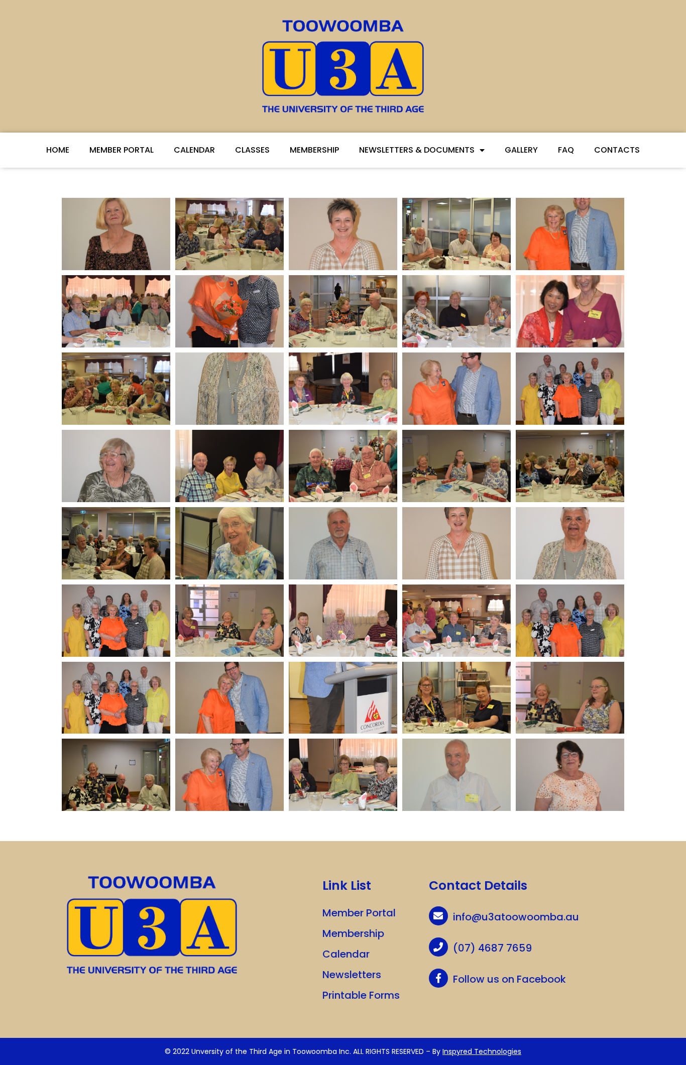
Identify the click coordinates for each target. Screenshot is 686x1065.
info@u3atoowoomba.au (516, 917)
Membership (314, 150)
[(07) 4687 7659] (438, 947)
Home (57, 150)
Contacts (617, 150)
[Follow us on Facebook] (438, 978)
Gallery (521, 150)
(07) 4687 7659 (492, 948)
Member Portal (121, 150)
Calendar (194, 150)
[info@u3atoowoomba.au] (438, 915)
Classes (252, 150)
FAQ (566, 150)
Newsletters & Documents (417, 150)
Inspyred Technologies (481, 1051)
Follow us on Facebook (509, 979)
